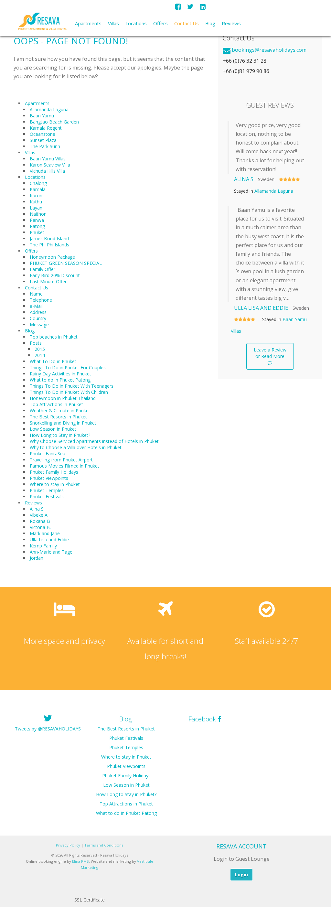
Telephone (41, 300)
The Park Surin (45, 146)
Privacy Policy (68, 845)
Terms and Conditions (103, 845)
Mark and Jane (45, 533)
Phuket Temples (47, 490)
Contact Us (186, 23)
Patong (37, 226)
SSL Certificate (89, 900)
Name (36, 294)
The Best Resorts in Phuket (58, 417)
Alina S (37, 509)
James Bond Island (49, 238)
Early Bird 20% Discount (55, 275)
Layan (36, 208)
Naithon (38, 214)
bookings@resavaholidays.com (269, 49)
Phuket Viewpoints (49, 478)
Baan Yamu (42, 116)
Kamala (38, 189)
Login (241, 874)
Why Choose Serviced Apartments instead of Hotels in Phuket (94, 441)
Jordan (36, 558)
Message (39, 324)
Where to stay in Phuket (55, 484)
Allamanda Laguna (49, 109)
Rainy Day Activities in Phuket (60, 374)
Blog (210, 23)
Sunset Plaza (43, 140)
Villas (113, 23)
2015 (40, 349)
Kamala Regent (46, 128)
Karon (36, 195)
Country (38, 318)
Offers (160, 23)
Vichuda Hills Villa (47, 171)
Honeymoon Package (52, 257)
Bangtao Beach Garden (54, 122)
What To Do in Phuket (53, 361)
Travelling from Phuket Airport (61, 460)
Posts (36, 343)
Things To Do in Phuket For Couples (68, 367)
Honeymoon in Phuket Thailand (63, 398)
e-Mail (36, 306)
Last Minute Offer (48, 281)
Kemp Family (43, 546)
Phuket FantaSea (47, 453)
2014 (40, 355)
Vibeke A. (39, 515)
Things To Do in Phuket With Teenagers (71, 386)
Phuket (37, 232)
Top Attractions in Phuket (56, 404)
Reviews (231, 23)
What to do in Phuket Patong (60, 380)
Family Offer (42, 269)
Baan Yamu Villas (48, 159)
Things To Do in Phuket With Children (69, 392)
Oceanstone (42, 134)
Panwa (37, 220)
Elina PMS (80, 861)
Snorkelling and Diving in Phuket (63, 423)
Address (38, 312)
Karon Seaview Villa (50, 165)
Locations (136, 23)
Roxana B (40, 521)
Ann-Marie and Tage (51, 552)
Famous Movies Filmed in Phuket (64, 466)
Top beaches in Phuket (54, 337)
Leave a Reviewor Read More (270, 353)
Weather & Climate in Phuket (60, 410)
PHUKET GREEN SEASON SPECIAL (66, 263)
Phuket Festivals (47, 496)
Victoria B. (40, 527)
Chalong (38, 183)
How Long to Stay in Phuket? (60, 435)
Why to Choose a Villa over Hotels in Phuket (76, 447)
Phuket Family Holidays (54, 472)
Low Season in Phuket (53, 429)
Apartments (88, 23)
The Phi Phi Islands (49, 245)
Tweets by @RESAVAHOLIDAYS (48, 729)
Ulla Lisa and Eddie (49, 539)
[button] (89, 886)
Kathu (36, 202)
